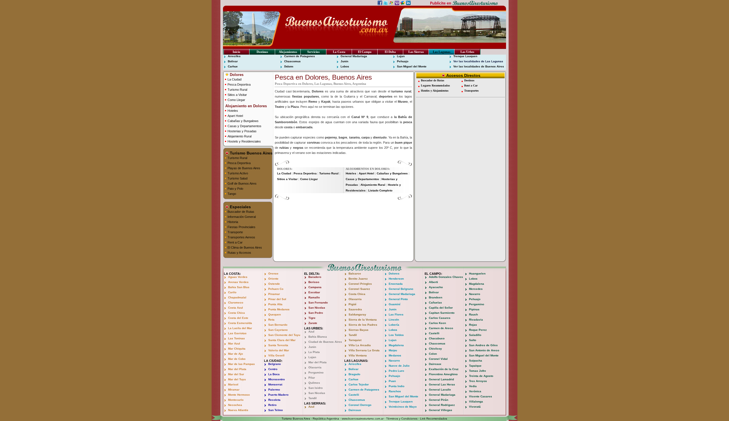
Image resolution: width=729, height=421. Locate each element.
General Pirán (438, 399)
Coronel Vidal (438, 358)
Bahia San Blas (238, 287)
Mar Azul (234, 343)
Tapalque (475, 365)
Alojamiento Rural (239, 136)
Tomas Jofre (477, 370)
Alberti (433, 282)
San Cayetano (278, 329)
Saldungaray (357, 314)
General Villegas (440, 410)
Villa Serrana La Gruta (364, 350)
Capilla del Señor (441, 307)
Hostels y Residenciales (244, 141)
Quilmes (314, 382)
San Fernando (318, 302)
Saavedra (355, 309)
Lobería (394, 324)
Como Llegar (236, 100)
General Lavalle (440, 389)
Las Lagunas (441, 51)
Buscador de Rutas (241, 211)
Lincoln (394, 319)
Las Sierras (416, 51)
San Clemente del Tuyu (284, 335)
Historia (233, 222)
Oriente (273, 278)
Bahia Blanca (317, 336)
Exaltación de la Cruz (443, 369)
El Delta (390, 51)
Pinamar (274, 294)
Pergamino (315, 372)
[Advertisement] (343, 208)
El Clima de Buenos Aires (245, 247)
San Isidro (315, 387)
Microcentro (276, 379)
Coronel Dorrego (360, 404)
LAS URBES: (313, 328)
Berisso (313, 282)
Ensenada (396, 283)
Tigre (312, 317)
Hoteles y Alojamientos (435, 90)
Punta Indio (396, 386)
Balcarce (355, 273)
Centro (272, 369)
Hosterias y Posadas (242, 131)
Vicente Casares (480, 396)
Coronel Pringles (360, 283)
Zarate (312, 323)
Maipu (393, 350)
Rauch (473, 314)
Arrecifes (234, 56)
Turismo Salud (237, 178)
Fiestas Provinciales (241, 227)
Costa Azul (235, 307)
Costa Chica (236, 312)
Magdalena (396, 345)
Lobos (345, 66)
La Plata (314, 352)
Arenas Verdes (238, 282)
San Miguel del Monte (412, 66)
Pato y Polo (235, 188)
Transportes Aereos (241, 237)
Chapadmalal (237, 297)
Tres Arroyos (478, 381)
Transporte (235, 232)
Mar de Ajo (235, 353)
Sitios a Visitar (237, 94)
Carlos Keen (437, 323)
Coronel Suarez (359, 288)
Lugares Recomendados (435, 85)
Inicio (236, 51)
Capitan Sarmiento (441, 312)
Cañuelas (435, 302)
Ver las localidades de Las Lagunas (478, 61)
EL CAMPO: (433, 273)
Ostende (274, 283)
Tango (232, 193)
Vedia (473, 386)
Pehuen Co (275, 288)
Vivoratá (475, 406)
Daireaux (355, 410)
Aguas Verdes (237, 276)
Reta (271, 319)
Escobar (314, 292)
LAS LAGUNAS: (356, 360)
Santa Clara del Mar (282, 340)
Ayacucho (436, 287)
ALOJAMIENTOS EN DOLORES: (368, 168)
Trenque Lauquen (465, 56)
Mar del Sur (236, 374)
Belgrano (274, 364)
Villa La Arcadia (360, 345)
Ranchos (395, 391)
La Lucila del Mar (240, 328)
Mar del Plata (237, 369)
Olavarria (315, 367)
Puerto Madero (278, 394)
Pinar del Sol (277, 299)
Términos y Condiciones (401, 418)
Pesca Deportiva (239, 84)
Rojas (473, 324)
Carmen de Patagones (299, 56)
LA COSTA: (232, 273)
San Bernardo (277, 324)
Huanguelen (477, 273)
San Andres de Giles (483, 345)
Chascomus (292, 61)
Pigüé (353, 304)
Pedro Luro (396, 370)
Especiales (240, 207)
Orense (273, 273)
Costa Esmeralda (240, 323)
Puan (392, 381)
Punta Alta (275, 304)
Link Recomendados (433, 418)
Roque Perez (478, 329)
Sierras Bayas (358, 329)
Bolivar (233, 61)
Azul (311, 331)
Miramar (233, 389)
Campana (315, 287)
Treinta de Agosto (481, 375)
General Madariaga (354, 56)
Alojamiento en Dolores (245, 106)
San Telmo (275, 410)
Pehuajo (402, 61)
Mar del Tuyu (237, 379)
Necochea (235, 404)
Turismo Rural (237, 89)
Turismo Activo (238, 173)
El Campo (365, 51)
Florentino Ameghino (443, 374)
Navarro (394, 360)
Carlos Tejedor (359, 384)
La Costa (339, 51)
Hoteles (233, 110)
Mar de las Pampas (241, 364)
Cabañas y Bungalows (243, 121)
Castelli (354, 394)
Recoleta (274, 399)
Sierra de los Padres (363, 324)
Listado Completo (380, 190)
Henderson (396, 278)
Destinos (262, 51)
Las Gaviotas (237, 333)
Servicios (313, 51)
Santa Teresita (278, 345)
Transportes (471, 90)
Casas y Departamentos (244, 126)
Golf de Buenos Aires (242, 183)
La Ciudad (234, 79)
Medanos (395, 355)
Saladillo (475, 335)
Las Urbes (467, 51)
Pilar (311, 377)
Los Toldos (396, 335)
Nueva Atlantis (238, 410)
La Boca (274, 374)
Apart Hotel (235, 115)
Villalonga (476, 401)
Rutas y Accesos (239, 252)
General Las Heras (442, 384)
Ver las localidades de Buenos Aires (478, 66)
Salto (472, 340)
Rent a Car (235, 242)
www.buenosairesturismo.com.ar (363, 418)
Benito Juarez (358, 278)
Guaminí (394, 304)
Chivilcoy (435, 348)
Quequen (274, 314)
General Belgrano (401, 288)
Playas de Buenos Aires (244, 168)
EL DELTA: (312, 273)
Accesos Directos (462, 75)
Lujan (401, 56)
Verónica (475, 391)
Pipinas (474, 309)
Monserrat (275, 384)
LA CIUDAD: (273, 360)
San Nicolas (316, 307)
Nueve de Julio (399, 365)
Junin (344, 61)
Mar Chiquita (236, 348)
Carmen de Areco (441, 328)
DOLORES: (284, 168)
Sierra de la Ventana (363, 319)
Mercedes (476, 288)
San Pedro (315, 312)
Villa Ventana (358, 355)
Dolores (288, 66)
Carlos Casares (439, 317)
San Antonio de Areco (484, 350)
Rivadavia (476, 319)
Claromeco (235, 302)
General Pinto (398, 299)
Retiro (272, 404)
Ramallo (314, 297)
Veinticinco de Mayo (403, 406)
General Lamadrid (441, 379)
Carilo (232, 292)
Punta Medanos (279, 309)
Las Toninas (236, 338)
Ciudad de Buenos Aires (325, 341)
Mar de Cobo (236, 358)
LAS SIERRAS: (315, 403)
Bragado (354, 374)
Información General (242, 216)
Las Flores (396, 314)
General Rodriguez (442, 404)
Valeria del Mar (278, 350)
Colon (433, 353)
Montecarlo (235, 399)
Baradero (314, 276)
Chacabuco (437, 338)
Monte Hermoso (239, 394)
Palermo (274, 389)
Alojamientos (288, 51)
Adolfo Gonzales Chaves (446, 276)
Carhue (233, 66)
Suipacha (475, 360)
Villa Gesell (276, 355)
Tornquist (355, 340)
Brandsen (435, 297)
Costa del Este (238, 317)
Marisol (233, 384)
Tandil (312, 398)
